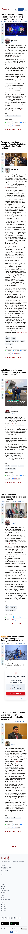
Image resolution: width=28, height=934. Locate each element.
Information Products (5, 899)
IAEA (7, 115)
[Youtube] (11, 918)
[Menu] (25, 9)
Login (21, 698)
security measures (16, 817)
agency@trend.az (4, 870)
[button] (2, 24)
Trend (13, 56)
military (7, 817)
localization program (10, 468)
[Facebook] (5, 918)
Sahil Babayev (9, 344)
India (7, 607)
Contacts (3, 888)
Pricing (2, 897)
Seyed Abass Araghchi (15, 115)
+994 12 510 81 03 (4, 868)
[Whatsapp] (2, 918)
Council (22, 341)
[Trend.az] (5, 9)
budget (13, 338)
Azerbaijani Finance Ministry (12, 341)
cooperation (13, 607)
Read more (13, 41)
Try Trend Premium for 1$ (13, 129)
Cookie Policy (4, 910)
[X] (8, 918)
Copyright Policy (4, 908)
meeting (7, 338)
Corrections (3, 892)
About (2, 884)
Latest (2, 877)
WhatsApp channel (22, 110)
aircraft (7, 465)
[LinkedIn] (17, 918)
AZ (14, 931)
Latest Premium (4, 879)
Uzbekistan (14, 465)
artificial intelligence (10, 610)
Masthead (3, 886)
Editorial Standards (5, 890)
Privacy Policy (4, 906)
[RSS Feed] (20, 918)
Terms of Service (4, 904)
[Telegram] (14, 918)
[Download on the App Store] (5, 923)
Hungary (21, 465)
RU (16, 931)
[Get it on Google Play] (14, 923)
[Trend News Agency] (5, 858)
